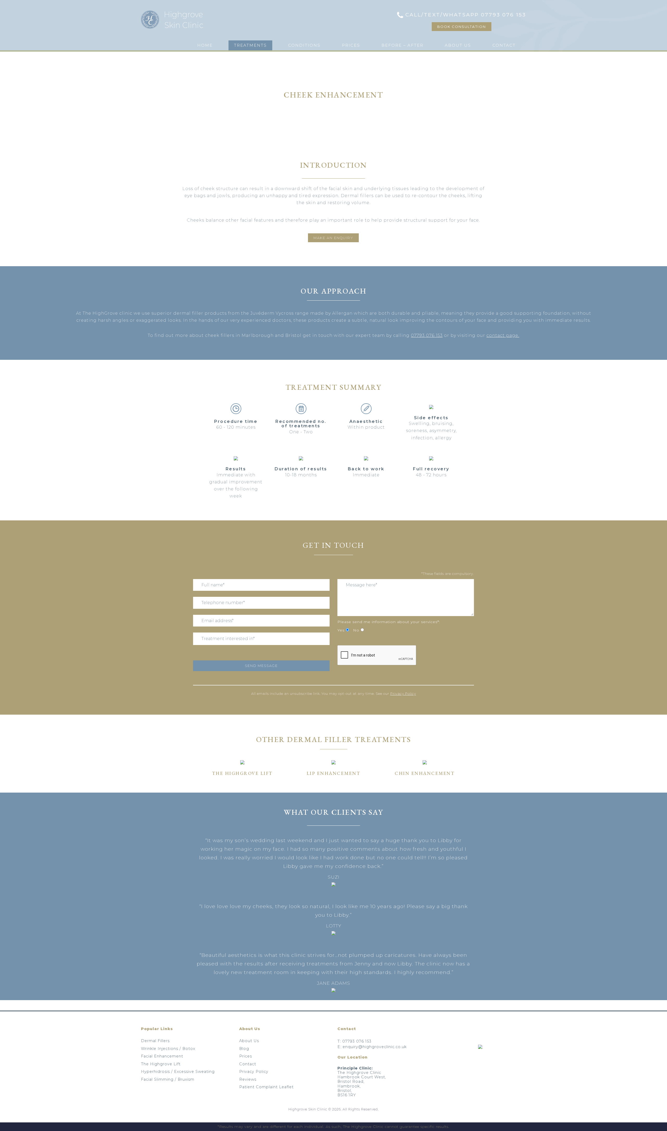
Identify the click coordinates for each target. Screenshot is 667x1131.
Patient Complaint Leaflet (266, 1087)
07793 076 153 (427, 335)
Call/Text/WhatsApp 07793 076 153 (465, 14)
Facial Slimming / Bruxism (167, 1079)
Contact (504, 45)
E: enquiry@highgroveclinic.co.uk (372, 1046)
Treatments (250, 45)
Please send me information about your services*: (388, 621)
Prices (351, 45)
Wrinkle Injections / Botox (168, 1048)
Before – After (402, 45)
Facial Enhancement (162, 1056)
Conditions (304, 45)
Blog (244, 1048)
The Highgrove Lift (161, 1064)
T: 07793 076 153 (354, 1041)
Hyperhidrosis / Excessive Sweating (178, 1071)
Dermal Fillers (155, 1040)
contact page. (502, 335)
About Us (458, 45)
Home (205, 45)
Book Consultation (461, 27)
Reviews (247, 1079)
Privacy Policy (403, 693)
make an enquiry (333, 238)
